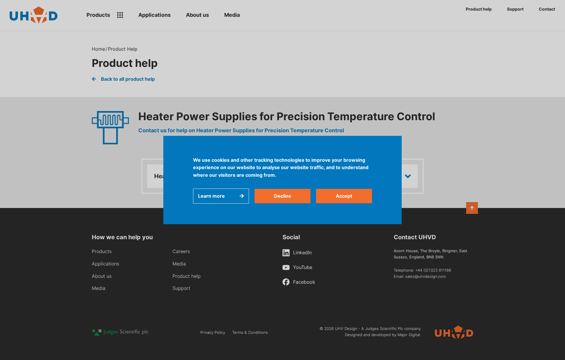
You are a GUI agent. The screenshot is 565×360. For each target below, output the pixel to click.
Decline (282, 196)
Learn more (211, 196)
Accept (344, 196)
